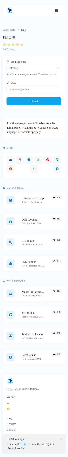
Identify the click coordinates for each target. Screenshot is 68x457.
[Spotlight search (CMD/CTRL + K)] (8, 403)
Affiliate (11, 423)
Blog (9, 418)
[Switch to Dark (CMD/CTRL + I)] (8, 409)
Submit (34, 101)
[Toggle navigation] (56, 10)
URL (13, 82)
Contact (11, 429)
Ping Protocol (18, 61)
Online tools (9, 30)
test (13, 396)
